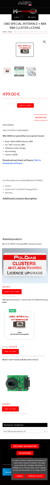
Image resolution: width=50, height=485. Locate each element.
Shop (10, 32)
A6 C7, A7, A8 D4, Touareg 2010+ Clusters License (22, 244)
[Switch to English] (30, 5)
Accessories (5, 413)
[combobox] (25, 431)
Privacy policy (36, 476)
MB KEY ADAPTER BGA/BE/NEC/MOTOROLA (20, 360)
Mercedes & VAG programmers (10, 356)
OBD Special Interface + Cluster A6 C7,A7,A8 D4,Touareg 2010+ (25, 301)
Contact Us (27, 1)
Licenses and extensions (9, 296)
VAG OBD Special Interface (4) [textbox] (24, 431)
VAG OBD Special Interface (37, 356)
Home (5, 32)
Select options (11, 292)
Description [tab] (40, 117)
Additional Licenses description (20, 198)
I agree (19, 476)
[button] (44, 42)
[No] (44, 469)
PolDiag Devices (24, 356)
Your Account (23, 4)
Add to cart (25, 105)
